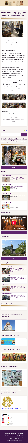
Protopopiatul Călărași (7, 275)
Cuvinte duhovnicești (6, 175)
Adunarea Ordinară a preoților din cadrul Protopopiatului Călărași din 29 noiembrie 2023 (18, 278)
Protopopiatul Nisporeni (7, 293)
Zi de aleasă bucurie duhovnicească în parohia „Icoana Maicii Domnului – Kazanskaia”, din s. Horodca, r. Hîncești (17, 270)
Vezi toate (14, 167)
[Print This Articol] (25, 124)
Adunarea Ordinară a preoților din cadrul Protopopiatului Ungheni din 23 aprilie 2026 (18, 287)
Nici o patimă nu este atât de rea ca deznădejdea (17, 187)
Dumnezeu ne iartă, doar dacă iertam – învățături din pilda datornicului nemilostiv (18, 205)
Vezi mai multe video (14, 232)
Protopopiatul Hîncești (7, 266)
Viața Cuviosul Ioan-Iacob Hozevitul (17, 195)
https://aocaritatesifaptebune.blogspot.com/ (11, 408)
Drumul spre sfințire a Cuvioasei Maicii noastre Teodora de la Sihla (17, 178)
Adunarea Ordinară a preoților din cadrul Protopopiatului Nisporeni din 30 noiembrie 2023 (17, 296)
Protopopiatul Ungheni (7, 284)
